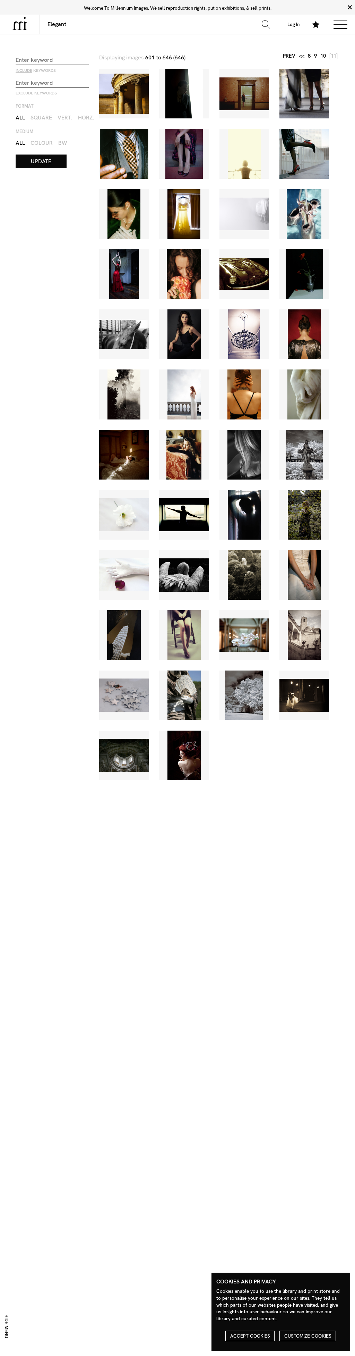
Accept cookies (250, 1336)
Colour (42, 143)
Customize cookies (307, 1336)
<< (301, 56)
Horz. (86, 117)
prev (289, 56)
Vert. (65, 117)
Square (41, 117)
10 (323, 56)
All (20, 117)
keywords (36, 70)
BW (62, 143)
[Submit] (266, 24)
